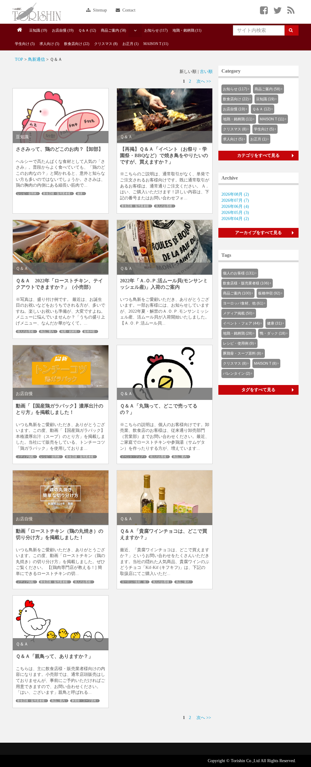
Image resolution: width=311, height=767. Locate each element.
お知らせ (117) (156, 30)
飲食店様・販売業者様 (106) (246, 283)
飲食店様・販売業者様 (56, 193)
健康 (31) (274, 323)
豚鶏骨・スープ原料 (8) (242, 353)
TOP (19, 59)
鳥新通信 (36, 59)
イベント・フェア (132, 456)
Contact (128, 10)
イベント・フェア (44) (241, 323)
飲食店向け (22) (76, 44)
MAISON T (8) (265, 363)
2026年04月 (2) (235, 218)
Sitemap (99, 10)
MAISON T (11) (155, 44)
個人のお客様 (164, 206)
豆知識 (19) (38, 30)
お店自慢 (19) (62, 30)
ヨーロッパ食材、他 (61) (243, 303)
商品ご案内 (47, 331)
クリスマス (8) (106, 44)
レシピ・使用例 (26, 193)
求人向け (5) (49, 44)
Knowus (36, 12)
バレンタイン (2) (236, 373)
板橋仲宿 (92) (269, 293)
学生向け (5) (25, 44)
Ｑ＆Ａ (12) (87, 30)
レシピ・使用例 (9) (238, 343)
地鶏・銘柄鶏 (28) (237, 333)
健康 (80, 193)
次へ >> (204, 81)
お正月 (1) (130, 44)
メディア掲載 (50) (237, 313)
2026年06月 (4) (235, 206)
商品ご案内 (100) (237, 293)
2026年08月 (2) (235, 194)
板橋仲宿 (89, 331)
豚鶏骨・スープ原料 (84, 700)
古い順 (206, 71)
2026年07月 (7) (235, 200)
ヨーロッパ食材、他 (133, 581)
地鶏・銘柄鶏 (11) (187, 30)
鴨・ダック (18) (272, 333)
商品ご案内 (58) (113, 30)
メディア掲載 (25, 456)
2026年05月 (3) (235, 212)
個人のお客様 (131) (239, 273)
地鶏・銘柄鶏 (69, 331)
